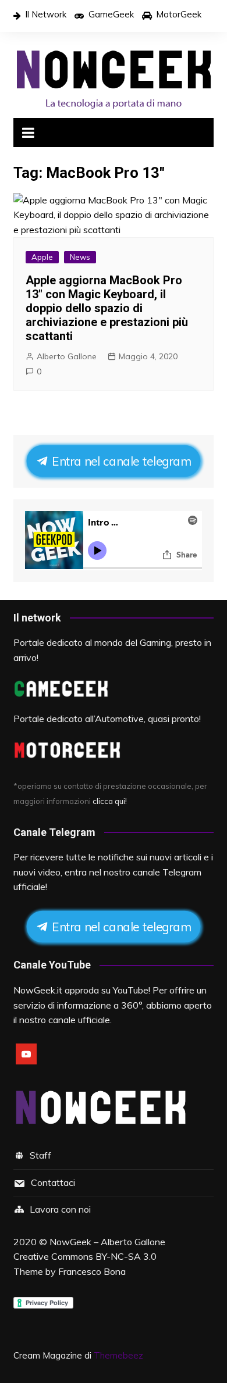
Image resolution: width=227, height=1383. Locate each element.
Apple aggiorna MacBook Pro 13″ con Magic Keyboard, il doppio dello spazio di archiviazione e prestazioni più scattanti (107, 308)
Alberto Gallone (67, 356)
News (80, 257)
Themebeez (118, 1355)
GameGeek (111, 14)
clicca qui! (110, 801)
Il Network (45, 14)
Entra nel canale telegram (119, 461)
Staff (40, 1155)
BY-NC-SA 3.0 (126, 1256)
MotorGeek (178, 14)
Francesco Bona (92, 1271)
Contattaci (53, 1182)
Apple (42, 257)
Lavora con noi (60, 1209)
